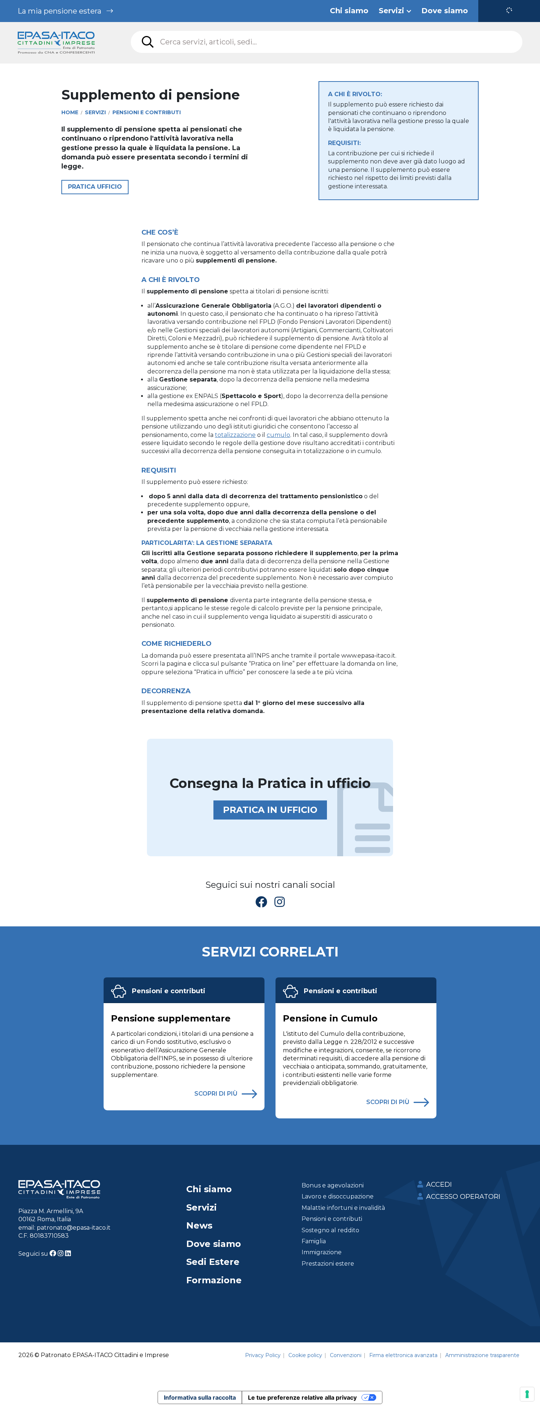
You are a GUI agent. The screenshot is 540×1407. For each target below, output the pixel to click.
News (199, 1225)
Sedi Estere (213, 1261)
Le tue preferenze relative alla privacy (302, 1397)
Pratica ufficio (95, 186)
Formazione (214, 1280)
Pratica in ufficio (270, 809)
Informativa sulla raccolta (200, 1397)
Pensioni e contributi (168, 991)
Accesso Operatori (463, 1197)
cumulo (278, 434)
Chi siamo (209, 1189)
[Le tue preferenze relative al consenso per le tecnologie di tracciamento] (527, 1394)
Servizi (201, 1207)
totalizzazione (235, 434)
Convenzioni (345, 1355)
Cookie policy (305, 1355)
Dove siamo (213, 1243)
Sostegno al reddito (330, 1230)
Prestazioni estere (328, 1263)
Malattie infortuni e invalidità (343, 1207)
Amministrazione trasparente (482, 1355)
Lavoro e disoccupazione (338, 1196)
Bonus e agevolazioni (333, 1185)
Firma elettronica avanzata (403, 1355)
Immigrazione (322, 1252)
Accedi (439, 1184)
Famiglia (314, 1241)
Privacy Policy (263, 1355)
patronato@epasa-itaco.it (74, 1227)
